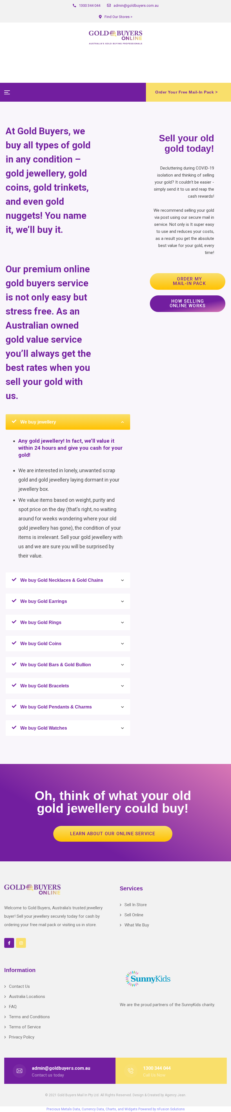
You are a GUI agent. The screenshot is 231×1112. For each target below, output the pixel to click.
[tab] (68, 422)
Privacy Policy (21, 1037)
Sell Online (134, 914)
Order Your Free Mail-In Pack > (186, 92)
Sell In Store (136, 904)
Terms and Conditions (29, 1016)
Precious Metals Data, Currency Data (75, 1109)
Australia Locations (27, 996)
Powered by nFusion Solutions (161, 1109)
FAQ (13, 1006)
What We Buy (137, 925)
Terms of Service (25, 1026)
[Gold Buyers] (115, 37)
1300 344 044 (157, 1068)
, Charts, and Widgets (120, 1109)
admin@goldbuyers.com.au (61, 1068)
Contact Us (19, 986)
